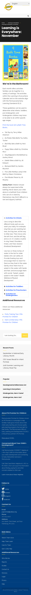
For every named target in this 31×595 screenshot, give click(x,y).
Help (3, 584)
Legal (3, 576)
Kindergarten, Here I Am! (12, 397)
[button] (15, 218)
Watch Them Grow (8, 538)
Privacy (4, 580)
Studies (4, 565)
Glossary (4, 573)
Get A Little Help (7, 549)
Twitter (6, 489)
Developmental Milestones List (14, 385)
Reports (4, 562)
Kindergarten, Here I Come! (13, 393)
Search (25, 335)
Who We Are (6, 558)
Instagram (7, 496)
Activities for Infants (14, 218)
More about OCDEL (8, 438)
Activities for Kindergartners (12, 294)
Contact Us (5, 569)
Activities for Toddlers (14, 286)
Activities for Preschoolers (16, 290)
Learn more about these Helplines (12, 474)
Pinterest (7, 492)
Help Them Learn (7, 541)
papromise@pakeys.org (9, 512)
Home (3, 22)
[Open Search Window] (28, 15)
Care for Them (6, 545)
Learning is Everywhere (13, 22)
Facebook (6, 499)
